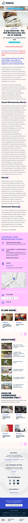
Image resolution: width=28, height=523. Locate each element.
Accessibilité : (12, 512)
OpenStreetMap (21, 287)
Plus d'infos (9, 265)
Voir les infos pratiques (14, 46)
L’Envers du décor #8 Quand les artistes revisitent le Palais (14, 53)
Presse (23, 512)
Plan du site (23, 515)
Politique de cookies (13, 515)
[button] (14, 279)
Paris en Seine (22, 520)
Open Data (4, 515)
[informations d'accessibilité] (9, 298)
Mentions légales (14, 510)
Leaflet (14, 287)
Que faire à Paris (11, 520)
